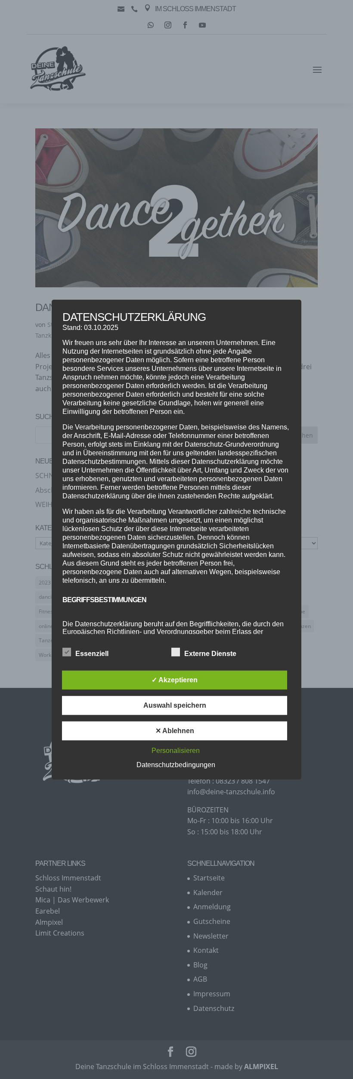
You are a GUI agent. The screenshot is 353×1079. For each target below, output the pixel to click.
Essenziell (91, 653)
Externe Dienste (210, 653)
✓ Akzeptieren (175, 680)
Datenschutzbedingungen (175, 764)
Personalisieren (176, 750)
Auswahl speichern (174, 705)
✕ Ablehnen (174, 730)
